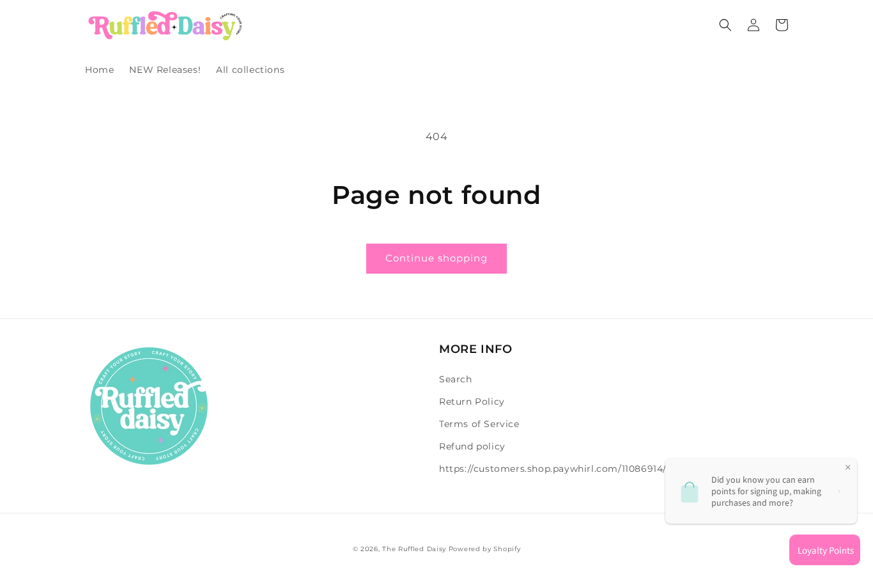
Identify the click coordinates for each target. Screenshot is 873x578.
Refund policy (472, 446)
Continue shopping (436, 258)
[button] (725, 25)
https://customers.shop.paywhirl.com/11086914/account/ (574, 468)
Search (455, 379)
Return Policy (472, 401)
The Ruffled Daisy (414, 549)
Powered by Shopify (485, 549)
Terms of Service (479, 424)
